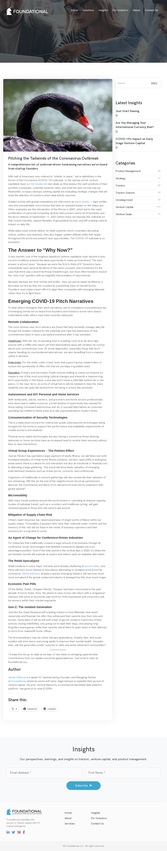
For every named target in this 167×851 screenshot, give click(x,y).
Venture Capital (124, 207)
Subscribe (82, 785)
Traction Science (125, 192)
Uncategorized (124, 200)
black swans (82, 201)
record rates (91, 566)
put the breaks (34, 184)
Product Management (128, 171)
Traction (120, 185)
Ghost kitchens (31, 573)
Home (74, 10)
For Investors (120, 10)
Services (70, 823)
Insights (103, 10)
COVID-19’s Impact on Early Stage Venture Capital (134, 141)
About (136, 10)
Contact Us (151, 10)
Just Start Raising (127, 111)
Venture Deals (124, 214)
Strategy (121, 178)
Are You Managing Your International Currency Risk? (135, 125)
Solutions (88, 10)
